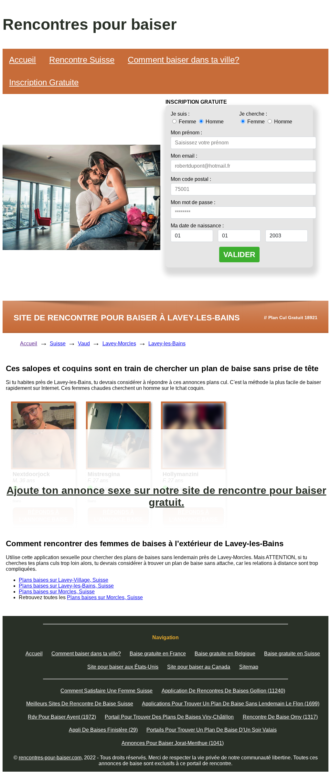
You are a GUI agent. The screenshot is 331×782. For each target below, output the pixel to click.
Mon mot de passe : (193, 202)
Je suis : (180, 114)
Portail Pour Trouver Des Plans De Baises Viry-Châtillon (169, 717)
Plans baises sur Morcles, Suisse (57, 591)
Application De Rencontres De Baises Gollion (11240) (223, 690)
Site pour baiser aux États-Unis (122, 667)
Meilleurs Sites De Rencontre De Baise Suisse (79, 703)
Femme (187, 121)
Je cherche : (253, 114)
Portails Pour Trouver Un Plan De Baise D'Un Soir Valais (211, 730)
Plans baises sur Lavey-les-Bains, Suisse (66, 586)
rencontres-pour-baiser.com (50, 757)
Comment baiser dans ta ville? (183, 59)
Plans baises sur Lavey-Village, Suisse (63, 580)
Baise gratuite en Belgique (225, 653)
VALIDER (239, 254)
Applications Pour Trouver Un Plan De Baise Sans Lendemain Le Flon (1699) (230, 703)
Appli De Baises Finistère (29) (103, 730)
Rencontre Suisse (81, 59)
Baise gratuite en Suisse (292, 653)
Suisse (58, 343)
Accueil (22, 59)
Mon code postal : (191, 179)
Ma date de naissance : (197, 225)
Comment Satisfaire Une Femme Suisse (106, 690)
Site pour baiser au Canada (198, 667)
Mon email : (184, 156)
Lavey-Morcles (119, 343)
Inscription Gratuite (44, 82)
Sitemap (248, 667)
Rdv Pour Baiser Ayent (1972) (62, 717)
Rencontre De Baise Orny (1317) (280, 717)
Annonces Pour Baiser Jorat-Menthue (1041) (173, 743)
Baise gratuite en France (158, 653)
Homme (214, 121)
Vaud (84, 343)
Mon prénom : (186, 132)
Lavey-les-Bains (167, 343)
